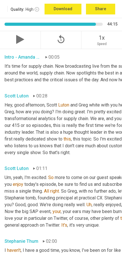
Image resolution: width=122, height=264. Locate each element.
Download (63, 9)
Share (100, 9)
